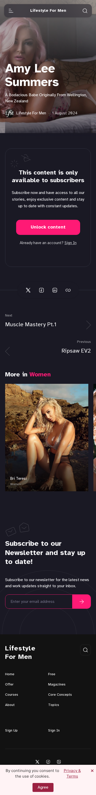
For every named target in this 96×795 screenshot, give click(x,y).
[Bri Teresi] (46, 437)
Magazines (57, 685)
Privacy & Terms (72, 773)
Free (51, 674)
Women (40, 375)
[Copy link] (68, 290)
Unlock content (48, 227)
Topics (53, 705)
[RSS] (59, 761)
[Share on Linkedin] (55, 290)
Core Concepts (60, 695)
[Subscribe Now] (81, 601)
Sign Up (11, 731)
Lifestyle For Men (20, 653)
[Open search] (85, 10)
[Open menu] (11, 10)
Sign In (71, 243)
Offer (9, 685)
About (10, 705)
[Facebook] (48, 761)
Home (9, 674)
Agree (43, 787)
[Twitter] (37, 761)
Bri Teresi (18, 479)
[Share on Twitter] (28, 290)
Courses (11, 695)
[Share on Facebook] (41, 290)
